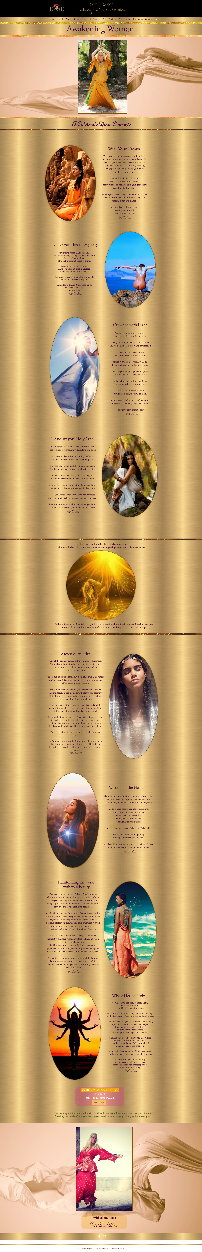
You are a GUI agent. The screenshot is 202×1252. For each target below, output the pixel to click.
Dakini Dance (101, 4)
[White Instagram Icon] (156, 19)
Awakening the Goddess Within (100, 10)
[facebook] (153, 19)
